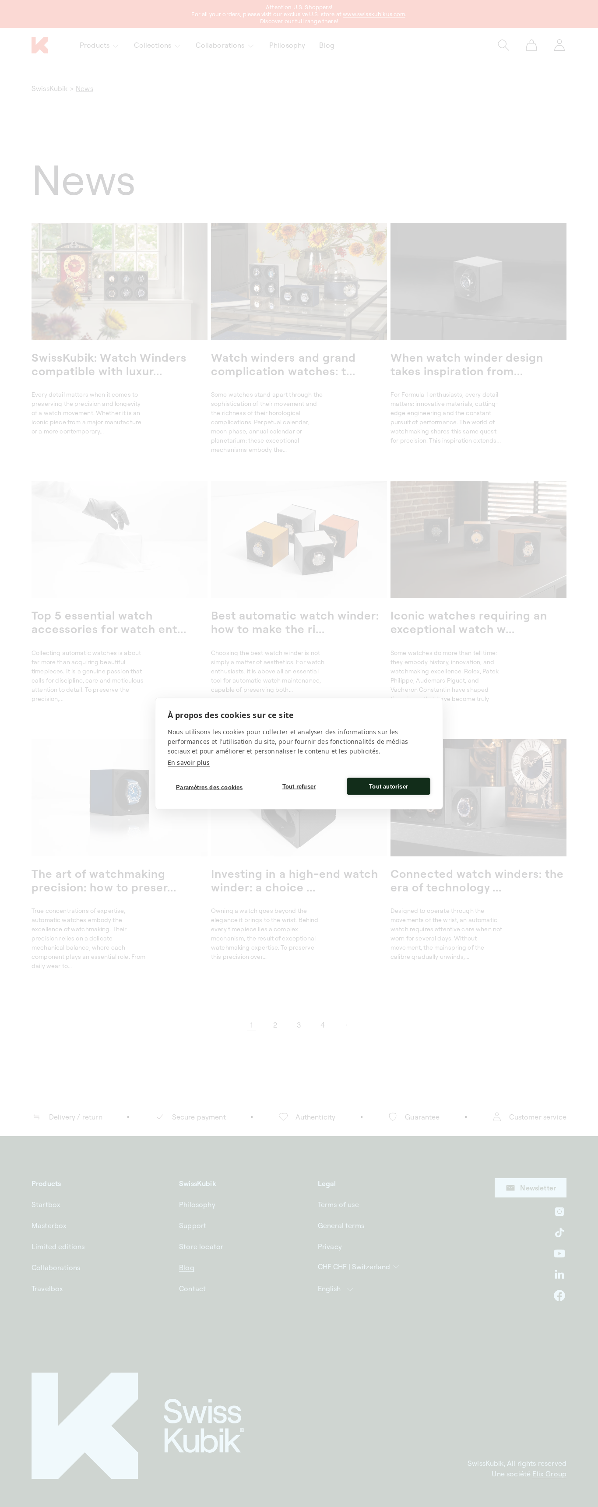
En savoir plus (189, 762)
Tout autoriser (388, 786)
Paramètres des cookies (209, 787)
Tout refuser (299, 786)
